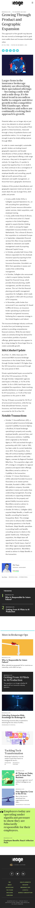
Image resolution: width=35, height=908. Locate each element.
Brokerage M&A (13, 577)
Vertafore (27, 804)
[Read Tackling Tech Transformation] (17, 738)
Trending (8, 591)
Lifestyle (25, 890)
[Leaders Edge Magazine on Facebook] (12, 874)
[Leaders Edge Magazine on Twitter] (17, 874)
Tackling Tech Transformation (14, 752)
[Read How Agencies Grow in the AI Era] (8, 797)
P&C (9, 882)
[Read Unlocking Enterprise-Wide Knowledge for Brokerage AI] (17, 703)
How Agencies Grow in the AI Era (24, 793)
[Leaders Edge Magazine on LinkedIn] (23, 874)
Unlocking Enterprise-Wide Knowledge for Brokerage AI (13, 717)
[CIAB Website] (17, 865)
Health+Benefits (25, 882)
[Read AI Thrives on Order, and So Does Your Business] (8, 778)
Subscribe (10, 895)
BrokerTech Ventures (16, 763)
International (23, 577)
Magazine (10, 892)
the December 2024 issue (19, 12)
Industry (25, 884)
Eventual (12, 725)
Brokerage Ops (6, 12)
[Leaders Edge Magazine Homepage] (17, 3)
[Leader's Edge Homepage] (17, 860)
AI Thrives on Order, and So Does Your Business (24, 775)
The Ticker (9, 890)
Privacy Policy (23, 901)
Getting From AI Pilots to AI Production (17, 611)
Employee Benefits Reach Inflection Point (19, 842)
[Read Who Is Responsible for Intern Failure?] (17, 647)
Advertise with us (12, 901)
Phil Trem (6, 45)
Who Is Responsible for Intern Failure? (18, 598)
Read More (16, 570)
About (10, 884)
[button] (32, 2)
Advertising (10, 887)
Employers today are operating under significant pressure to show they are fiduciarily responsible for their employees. (17, 821)
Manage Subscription (25, 892)
